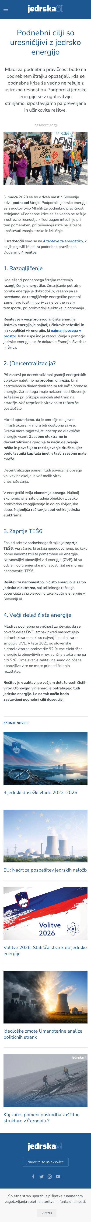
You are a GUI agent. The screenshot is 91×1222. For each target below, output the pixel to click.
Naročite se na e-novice (46, 1162)
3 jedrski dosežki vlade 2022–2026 (40, 792)
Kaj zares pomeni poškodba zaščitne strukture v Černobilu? (42, 1118)
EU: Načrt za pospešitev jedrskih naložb (45, 870)
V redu (47, 1213)
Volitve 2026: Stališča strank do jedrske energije (45, 950)
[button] (6, 9)
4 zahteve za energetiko (63, 241)
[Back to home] (45, 9)
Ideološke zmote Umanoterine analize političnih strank (43, 1034)
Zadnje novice (16, 723)
